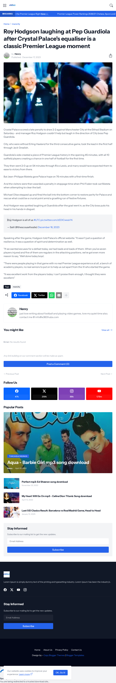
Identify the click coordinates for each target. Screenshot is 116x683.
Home (7, 24)
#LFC (37, 219)
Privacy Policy (61, 650)
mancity (16, 24)
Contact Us (76, 650)
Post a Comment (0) (58, 363)
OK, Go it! (60, 672)
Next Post (105, 374)
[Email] (59, 295)
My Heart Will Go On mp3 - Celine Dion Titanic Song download (57, 496)
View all (105, 330)
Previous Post (12, 374)
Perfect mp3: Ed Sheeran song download (45, 481)
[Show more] (66, 295)
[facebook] (5, 589)
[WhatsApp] (52, 295)
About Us (47, 650)
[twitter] (11, 589)
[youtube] (18, 589)
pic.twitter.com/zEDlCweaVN (56, 219)
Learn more (24, 674)
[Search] (111, 5)
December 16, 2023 (48, 227)
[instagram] (25, 589)
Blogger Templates (75, 655)
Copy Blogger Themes (54, 655)
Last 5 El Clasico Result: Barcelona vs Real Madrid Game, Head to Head (61, 510)
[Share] (109, 56)
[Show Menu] (4, 5)
